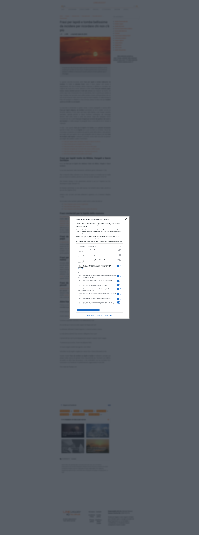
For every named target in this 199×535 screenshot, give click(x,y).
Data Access (99, 315)
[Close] (126, 219)
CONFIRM (88, 310)
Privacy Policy (108, 315)
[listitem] (99, 246)
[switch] (119, 250)
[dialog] (99, 267)
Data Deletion (90, 315)
